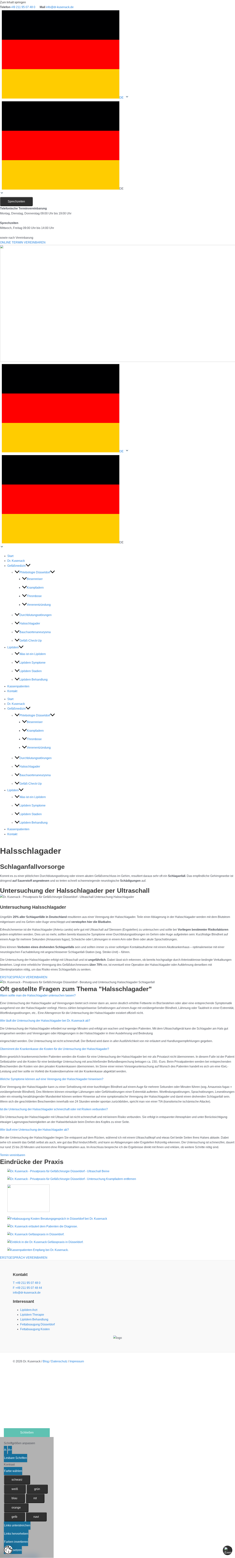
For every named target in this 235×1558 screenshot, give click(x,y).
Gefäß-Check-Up (30, 640)
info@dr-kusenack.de (60, 7)
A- (5, 1449)
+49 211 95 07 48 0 (22, 7)
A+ (10, 1449)
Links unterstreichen (17, 1525)
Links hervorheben (16, 1533)
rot (35, 1498)
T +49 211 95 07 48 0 (26, 1282)
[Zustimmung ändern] (8, 1549)
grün (37, 1489)
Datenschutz (59, 1361)
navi (36, 1516)
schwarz (17, 1479)
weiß (15, 1489)
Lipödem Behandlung (33, 679)
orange (16, 1507)
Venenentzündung (39, 604)
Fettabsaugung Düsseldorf (37, 1324)
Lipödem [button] (13, 647)
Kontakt (12, 691)
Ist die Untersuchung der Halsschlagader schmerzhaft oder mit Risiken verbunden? (54, 1109)
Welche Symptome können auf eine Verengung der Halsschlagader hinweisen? (51, 1079)
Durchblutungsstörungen (35, 615)
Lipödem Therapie (32, 1314)
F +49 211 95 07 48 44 (27, 1287)
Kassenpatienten (18, 686)
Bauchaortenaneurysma (35, 632)
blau (14, 1498)
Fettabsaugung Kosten (35, 1329)
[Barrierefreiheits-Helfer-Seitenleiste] (227, 1550)
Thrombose (34, 596)
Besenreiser (35, 579)
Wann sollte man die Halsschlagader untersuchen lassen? (38, 995)
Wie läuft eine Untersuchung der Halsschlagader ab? (34, 1129)
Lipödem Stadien (30, 671)
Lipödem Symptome (32, 662)
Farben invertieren (16, 1541)
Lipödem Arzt (28, 1309)
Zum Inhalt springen (13, 2)
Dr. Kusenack (16, 560)
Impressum (77, 1361)
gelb (14, 1516)
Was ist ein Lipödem (32, 654)
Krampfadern (35, 587)
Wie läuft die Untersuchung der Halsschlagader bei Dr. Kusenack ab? (45, 1020)
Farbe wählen (13, 1470)
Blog (46, 1361)
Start (10, 556)
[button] (117, 146)
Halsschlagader (29, 623)
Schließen (27, 1432)
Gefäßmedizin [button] (16, 565)
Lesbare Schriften (15, 1457)
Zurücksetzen (13, 1550)
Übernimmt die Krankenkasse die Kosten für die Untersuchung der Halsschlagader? (54, 1048)
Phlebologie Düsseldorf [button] (34, 572)
